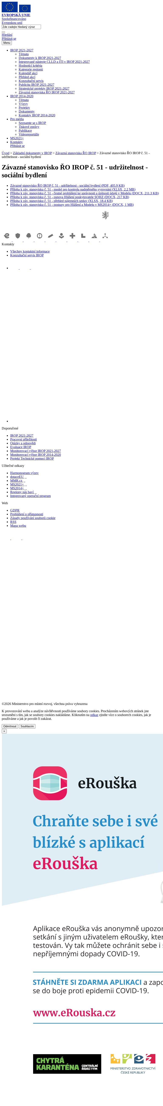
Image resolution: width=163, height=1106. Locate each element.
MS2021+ (17, 138)
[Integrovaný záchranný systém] (18, 240)
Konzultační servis (31, 81)
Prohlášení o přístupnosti (26, 514)
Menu (6, 42)
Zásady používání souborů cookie (32, 518)
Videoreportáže (29, 134)
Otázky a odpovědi (23, 443)
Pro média (17, 119)
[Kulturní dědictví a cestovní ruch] (83, 240)
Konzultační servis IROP (27, 255)
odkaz (94, 715)
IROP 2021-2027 (21, 50)
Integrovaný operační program (30, 496)
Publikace (25, 130)
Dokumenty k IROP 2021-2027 (40, 58)
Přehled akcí (27, 77)
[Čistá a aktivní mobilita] (105, 240)
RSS (13, 522)
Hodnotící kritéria (30, 65)
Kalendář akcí (28, 73)
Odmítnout (9, 726)
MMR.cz (17, 480)
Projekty (24, 107)
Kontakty (16, 142)
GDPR (15, 510)
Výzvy (23, 104)
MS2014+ (18, 488)
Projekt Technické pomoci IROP (32, 458)
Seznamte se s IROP (32, 123)
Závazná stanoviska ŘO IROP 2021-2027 (47, 92)
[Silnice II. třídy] (40, 240)
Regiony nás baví (23, 492)
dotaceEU (18, 477)
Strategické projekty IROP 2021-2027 (44, 88)
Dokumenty (27, 111)
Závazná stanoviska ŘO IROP (75, 153)
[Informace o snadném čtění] (85, 421)
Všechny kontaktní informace (30, 251)
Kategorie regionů (31, 69)
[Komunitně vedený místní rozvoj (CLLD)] (94, 240)
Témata (24, 54)
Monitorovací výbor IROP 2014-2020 (35, 454)
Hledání (7, 35)
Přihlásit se (9, 38)
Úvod (5, 153)
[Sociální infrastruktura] (61, 240)
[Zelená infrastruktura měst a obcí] (29, 240)
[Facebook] (15, 268)
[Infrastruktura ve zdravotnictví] (72, 240)
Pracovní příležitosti (23, 439)
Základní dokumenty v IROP (32, 153)
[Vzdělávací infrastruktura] (50, 240)
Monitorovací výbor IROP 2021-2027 (35, 451)
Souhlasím (27, 726)
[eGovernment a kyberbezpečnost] (7, 240)
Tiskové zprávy (29, 127)
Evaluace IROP (20, 447)
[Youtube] (25, 268)
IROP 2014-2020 (21, 96)
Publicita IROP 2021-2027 (36, 84)
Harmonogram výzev (24, 473)
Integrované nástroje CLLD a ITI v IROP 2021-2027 (54, 62)
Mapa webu (18, 525)
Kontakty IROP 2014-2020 (37, 115)
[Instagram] (35, 268)
